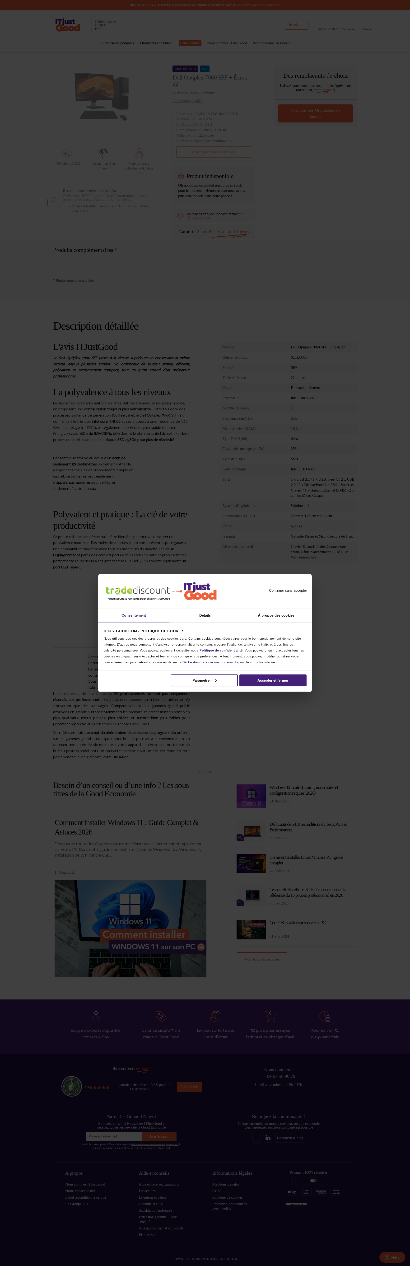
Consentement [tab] (133, 615)
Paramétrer (201, 680)
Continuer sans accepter (288, 590)
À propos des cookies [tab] (276, 615)
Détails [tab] (205, 615)
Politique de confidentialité (221, 650)
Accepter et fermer (272, 680)
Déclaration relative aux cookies (207, 662)
